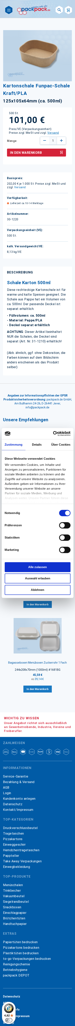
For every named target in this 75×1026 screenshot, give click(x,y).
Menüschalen (13, 885)
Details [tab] (37, 444)
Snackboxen (12, 907)
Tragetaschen (13, 833)
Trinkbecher (12, 890)
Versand (53, 132)
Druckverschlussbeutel (20, 828)
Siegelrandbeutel (16, 902)
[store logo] (34, 10)
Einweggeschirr (14, 844)
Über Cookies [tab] (60, 444)
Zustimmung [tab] (13, 444)
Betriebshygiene (15, 970)
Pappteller (11, 856)
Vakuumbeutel (14, 896)
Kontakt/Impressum (18, 810)
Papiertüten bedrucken (20, 942)
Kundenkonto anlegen (19, 799)
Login (7, 793)
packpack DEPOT (16, 975)
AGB (6, 787)
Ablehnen (37, 589)
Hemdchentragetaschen (21, 850)
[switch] (64, 526)
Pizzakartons (13, 839)
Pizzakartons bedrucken (21, 948)
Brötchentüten (14, 918)
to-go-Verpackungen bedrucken (27, 959)
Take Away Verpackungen (22, 861)
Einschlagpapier (15, 913)
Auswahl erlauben (37, 578)
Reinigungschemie (16, 964)
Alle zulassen (37, 567)
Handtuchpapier (15, 924)
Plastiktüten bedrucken (21, 953)
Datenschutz (12, 804)
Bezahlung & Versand (19, 782)
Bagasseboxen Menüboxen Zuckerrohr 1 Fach (37, 662)
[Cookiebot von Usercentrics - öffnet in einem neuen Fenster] (53, 433)
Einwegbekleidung (16, 867)
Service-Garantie (15, 776)
